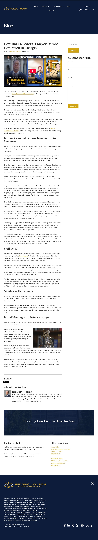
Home (36, 6)
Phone (70, 70)
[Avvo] (87, 526)
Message (71, 86)
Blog (68, 6)
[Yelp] (77, 526)
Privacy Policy (18, 526)
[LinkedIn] (68, 526)
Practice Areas (57, 6)
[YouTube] (82, 526)
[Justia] (91, 526)
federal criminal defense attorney (23, 94)
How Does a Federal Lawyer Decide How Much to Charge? (31, 45)
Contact (52, 10)
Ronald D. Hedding (15, 51)
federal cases (23, 256)
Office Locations (59, 443)
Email (70, 78)
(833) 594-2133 (86, 9)
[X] (92, 484)
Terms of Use (8, 526)
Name (70, 62)
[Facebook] (65, 526)
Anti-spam (26, 526)
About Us (44, 6)
